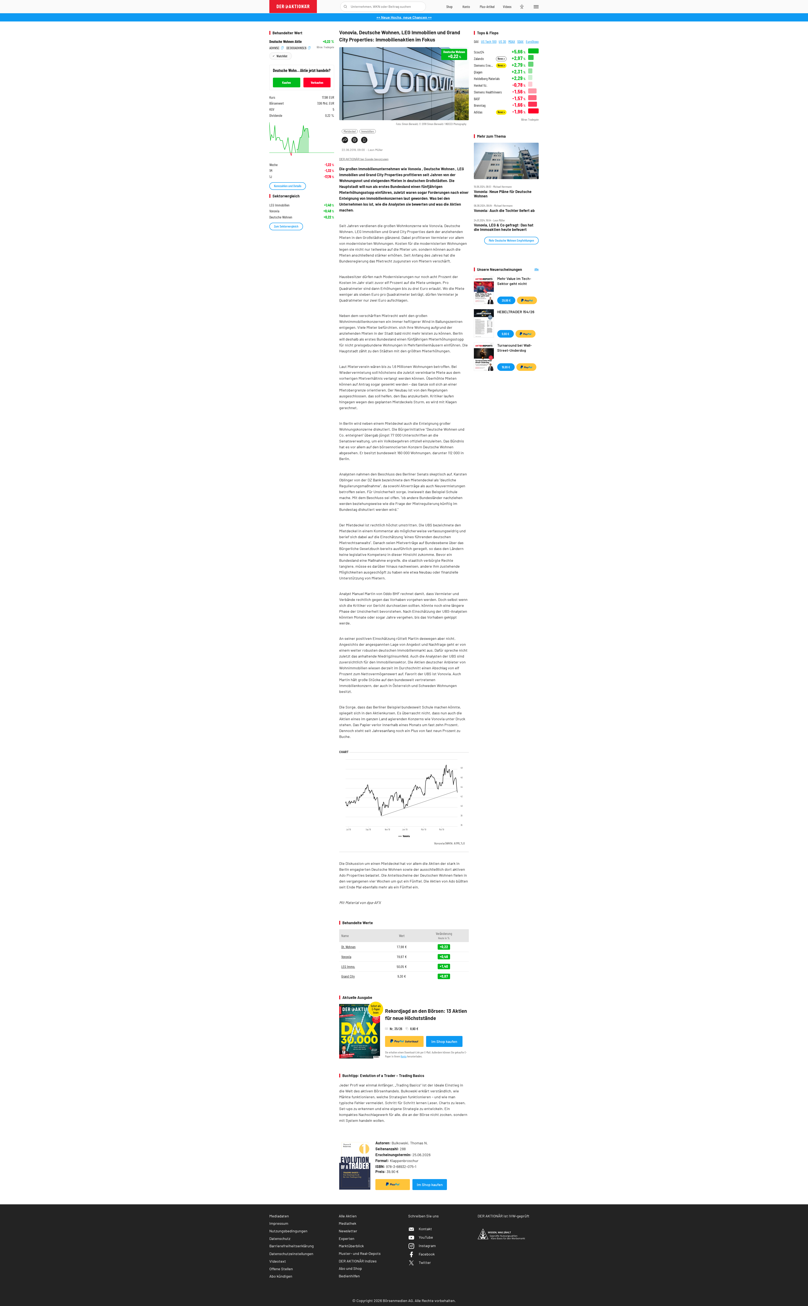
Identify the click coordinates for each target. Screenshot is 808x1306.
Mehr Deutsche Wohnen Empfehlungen (511, 240)
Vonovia (449, 843)
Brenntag (479, 105)
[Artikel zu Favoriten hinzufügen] (364, 140)
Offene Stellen (281, 1268)
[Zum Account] (466, 6)
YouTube (426, 1237)
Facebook (427, 1254)
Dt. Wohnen (348, 946)
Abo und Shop (350, 1268)
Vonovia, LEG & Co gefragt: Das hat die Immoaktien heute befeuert (503, 227)
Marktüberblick (351, 1245)
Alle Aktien (348, 1216)
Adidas (478, 112)
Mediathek (347, 1223)
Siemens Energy (483, 65)
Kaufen (286, 82)
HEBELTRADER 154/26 (515, 311)
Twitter (425, 1262)
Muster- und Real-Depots (360, 1253)
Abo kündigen (280, 1276)
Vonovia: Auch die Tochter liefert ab (504, 210)
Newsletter (348, 1231)
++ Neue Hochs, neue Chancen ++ (404, 17)
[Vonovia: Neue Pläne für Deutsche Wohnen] (506, 161)
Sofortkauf (411, 1041)
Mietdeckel (350, 131)
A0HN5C (274, 47)
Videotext (277, 1261)
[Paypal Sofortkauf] (392, 1184)
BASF (477, 99)
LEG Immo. (348, 966)
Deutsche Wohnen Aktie (285, 41)
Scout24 (479, 52)
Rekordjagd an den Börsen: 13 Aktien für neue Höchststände (426, 1014)
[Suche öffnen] (345, 7)
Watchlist (281, 56)
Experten (346, 1238)
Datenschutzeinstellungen (291, 1253)
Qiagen (478, 72)
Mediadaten (279, 1216)
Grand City (348, 976)
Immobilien (367, 131)
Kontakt (425, 1228)
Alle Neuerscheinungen (531, 269)
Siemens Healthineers (488, 92)
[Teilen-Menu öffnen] (345, 140)
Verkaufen (317, 82)
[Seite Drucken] (354, 140)
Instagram (427, 1245)
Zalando (479, 58)
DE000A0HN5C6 (296, 47)
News (501, 58)
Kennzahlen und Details (287, 186)
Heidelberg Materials (487, 78)
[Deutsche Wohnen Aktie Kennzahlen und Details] (301, 139)
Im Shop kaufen (444, 1041)
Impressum (278, 1223)
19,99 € (506, 367)
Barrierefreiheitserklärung (291, 1245)
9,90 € (505, 334)
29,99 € (506, 300)
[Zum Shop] (449, 6)
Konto (404, 1056)
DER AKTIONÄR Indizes (358, 1261)
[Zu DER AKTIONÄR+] (487, 6)
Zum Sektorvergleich (286, 226)
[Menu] (535, 6)
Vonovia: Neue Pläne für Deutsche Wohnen (503, 193)
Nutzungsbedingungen (288, 1231)
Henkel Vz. (480, 85)
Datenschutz (279, 1238)
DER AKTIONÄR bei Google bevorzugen (363, 159)
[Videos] (507, 6)
